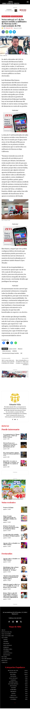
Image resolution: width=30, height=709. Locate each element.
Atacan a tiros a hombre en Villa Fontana (11, 543)
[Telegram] (14, 31)
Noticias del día (16, 16)
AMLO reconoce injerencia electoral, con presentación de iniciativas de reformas (8, 362)
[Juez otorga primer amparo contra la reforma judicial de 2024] (24, 455)
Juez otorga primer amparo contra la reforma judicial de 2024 (11, 454)
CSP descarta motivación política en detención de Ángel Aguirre (11, 577)
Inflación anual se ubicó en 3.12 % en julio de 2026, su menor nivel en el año (11, 586)
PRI (21, 353)
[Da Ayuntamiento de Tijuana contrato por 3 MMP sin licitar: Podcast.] (24, 436)
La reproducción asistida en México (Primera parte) (11, 535)
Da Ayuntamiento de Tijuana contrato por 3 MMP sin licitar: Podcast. (11, 436)
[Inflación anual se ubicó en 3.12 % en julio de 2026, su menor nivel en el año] (24, 586)
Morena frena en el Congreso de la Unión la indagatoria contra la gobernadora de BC (10, 445)
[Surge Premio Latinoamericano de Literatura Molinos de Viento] (24, 518)
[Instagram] (13, 621)
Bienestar (20, 348)
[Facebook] (3, 31)
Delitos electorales (6, 351)
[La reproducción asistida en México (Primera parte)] (24, 537)
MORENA (14, 351)
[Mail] (15, 419)
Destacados (6, 16)
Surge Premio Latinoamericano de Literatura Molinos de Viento (10, 518)
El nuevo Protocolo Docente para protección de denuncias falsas (11, 527)
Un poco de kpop (8, 507)
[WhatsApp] (6, 31)
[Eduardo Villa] (3, 28)
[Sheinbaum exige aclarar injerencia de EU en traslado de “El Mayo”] (24, 569)
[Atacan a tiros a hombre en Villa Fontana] (24, 545)
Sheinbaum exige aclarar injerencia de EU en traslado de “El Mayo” (11, 568)
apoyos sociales (12, 348)
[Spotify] (17, 621)
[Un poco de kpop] (24, 509)
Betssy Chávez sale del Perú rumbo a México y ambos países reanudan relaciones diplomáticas (10, 595)
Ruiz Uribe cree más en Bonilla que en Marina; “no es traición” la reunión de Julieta (11, 463)
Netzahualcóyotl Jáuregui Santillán (10, 353)
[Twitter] (10, 31)
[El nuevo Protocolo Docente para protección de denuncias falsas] (24, 528)
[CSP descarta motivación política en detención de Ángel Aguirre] (24, 578)
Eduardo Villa (9, 28)
